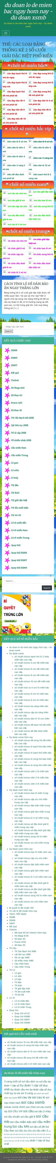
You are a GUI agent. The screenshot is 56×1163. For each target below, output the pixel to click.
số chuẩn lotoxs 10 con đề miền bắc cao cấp (29, 1042)
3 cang (8, 1081)
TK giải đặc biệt (19, 500)
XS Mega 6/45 (18, 388)
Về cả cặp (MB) (18, 432)
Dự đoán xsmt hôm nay (20, 790)
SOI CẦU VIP (15, 1111)
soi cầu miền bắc (21, 1122)
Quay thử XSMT (19, 560)
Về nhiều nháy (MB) (21, 440)
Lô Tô (12, 998)
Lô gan (14, 462)
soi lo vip (32, 1137)
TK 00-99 (16, 515)
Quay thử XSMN (19, 567)
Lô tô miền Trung (20, 537)
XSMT (14, 365)
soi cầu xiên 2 (40, 1130)
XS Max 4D (16, 395)
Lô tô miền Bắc (18, 522)
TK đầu (14, 485)
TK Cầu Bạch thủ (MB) (22, 417)
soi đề (17, 1141)
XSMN (14, 358)
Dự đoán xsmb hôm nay (21, 737)
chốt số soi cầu (21, 1081)
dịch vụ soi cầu (38, 1081)
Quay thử (15, 545)
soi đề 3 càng (24, 1141)
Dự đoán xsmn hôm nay (21, 849)
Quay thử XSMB (19, 552)
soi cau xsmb (33, 1102)
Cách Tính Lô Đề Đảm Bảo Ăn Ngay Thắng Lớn (26, 286)
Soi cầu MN (20, 1126)
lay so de (15, 1093)
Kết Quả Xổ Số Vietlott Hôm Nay (30, 932)
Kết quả (15, 373)
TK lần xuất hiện (19, 507)
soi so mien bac (9, 1141)
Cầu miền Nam (18, 447)
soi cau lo (38, 1097)
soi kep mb (17, 1134)
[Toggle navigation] (5, 33)
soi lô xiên (38, 1137)
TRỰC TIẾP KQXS (17, 914)
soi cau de (24, 1097)
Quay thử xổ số (22, 1013)
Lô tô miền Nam (19, 530)
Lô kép (14, 477)
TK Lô (12, 970)
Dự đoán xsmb (16, 653)
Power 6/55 (16, 402)
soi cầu (28, 1111)
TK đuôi (15, 492)
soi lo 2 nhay (25, 1134)
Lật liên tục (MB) (19, 425)
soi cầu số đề (37, 1126)
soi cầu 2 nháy (42, 1111)
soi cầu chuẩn (12, 1116)
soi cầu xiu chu (23, 1130)
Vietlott (15, 380)
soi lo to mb (41, 1134)
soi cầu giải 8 (27, 1116)
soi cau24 (13, 1098)
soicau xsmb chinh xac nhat (20, 1106)
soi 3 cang (27, 1093)
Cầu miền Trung (19, 455)
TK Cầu (12, 948)
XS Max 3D (16, 410)
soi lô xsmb (46, 1137)
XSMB (14, 350)
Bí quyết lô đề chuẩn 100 (21, 908)
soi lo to (33, 1134)
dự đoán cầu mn (19, 1089)
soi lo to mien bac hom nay (19, 1137)
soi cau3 (37, 1093)
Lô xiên (15, 470)
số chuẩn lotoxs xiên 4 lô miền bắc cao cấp (28, 1064)
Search (8, 331)
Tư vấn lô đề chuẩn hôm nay (23, 911)
